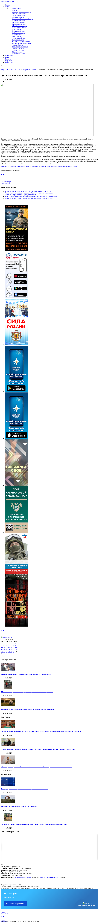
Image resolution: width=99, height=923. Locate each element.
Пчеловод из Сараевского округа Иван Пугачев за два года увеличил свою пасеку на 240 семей (34, 824)
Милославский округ (19, 24)
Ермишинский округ (19, 13)
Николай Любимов (32, 166)
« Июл (3, 656)
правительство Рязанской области (61, 166)
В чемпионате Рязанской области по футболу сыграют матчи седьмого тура (27, 709)
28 (11, 652)
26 (6, 652)
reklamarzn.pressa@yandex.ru (49, 877)
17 (2, 649)
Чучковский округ (18, 50)
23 (16, 649)
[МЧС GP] (16, 391)
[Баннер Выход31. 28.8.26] (16, 626)
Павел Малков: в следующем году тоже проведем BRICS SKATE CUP (28, 191)
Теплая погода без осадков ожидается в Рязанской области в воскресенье (29, 193)
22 (13, 649)
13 (9, 647)
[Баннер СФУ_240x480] (16, 532)
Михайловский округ (19, 26)
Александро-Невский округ (21, 12)
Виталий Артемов (7, 166)
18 (4, 649)
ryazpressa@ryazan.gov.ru (23, 877)
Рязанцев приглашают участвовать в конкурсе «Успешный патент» (24, 789)
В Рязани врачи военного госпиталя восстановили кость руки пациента (26, 674)
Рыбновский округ (18, 33)
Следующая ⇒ (5, 183)
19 (6, 649)
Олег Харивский (44, 166)
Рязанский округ (17, 36)
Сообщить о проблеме (15, 904)
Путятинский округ (18, 31)
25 (4, 652)
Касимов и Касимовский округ (22, 19)
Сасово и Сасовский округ (21, 41)
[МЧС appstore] (16, 438)
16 (16, 647)
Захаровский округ (18, 15)
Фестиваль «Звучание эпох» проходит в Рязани (20, 195)
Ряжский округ (17, 34)
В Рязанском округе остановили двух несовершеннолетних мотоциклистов (27, 692)
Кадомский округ (18, 17)
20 (9, 649)
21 (11, 649)
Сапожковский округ (19, 38)
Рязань (14, 10)
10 (2, 647)
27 (9, 652)
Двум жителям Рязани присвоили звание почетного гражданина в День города (31, 196)
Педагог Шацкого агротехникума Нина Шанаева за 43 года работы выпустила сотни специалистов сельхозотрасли (41, 731)
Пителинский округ (19, 27)
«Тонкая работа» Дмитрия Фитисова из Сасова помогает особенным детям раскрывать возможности (36, 767)
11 (4, 647)
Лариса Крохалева (19, 166)
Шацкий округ (17, 52)
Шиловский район (18, 54)
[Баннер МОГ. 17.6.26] (16, 579)
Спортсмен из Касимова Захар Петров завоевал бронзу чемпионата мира (29, 198)
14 (11, 647)
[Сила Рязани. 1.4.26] (16, 344)
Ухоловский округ (18, 48)
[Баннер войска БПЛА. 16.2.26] (16, 251)
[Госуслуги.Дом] (16, 298)
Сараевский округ (18, 40)
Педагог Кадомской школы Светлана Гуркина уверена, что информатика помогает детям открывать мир (38, 749)
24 (2, 652)
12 (6, 647)
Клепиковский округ (19, 20)
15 (13, 647)
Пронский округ (17, 29)
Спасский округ (17, 45)
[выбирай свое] (16, 485)
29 (13, 652)
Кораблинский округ (19, 22)
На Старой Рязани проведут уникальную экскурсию (19, 806)
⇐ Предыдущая (6, 182)
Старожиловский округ (20, 47)
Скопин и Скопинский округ (22, 43)
